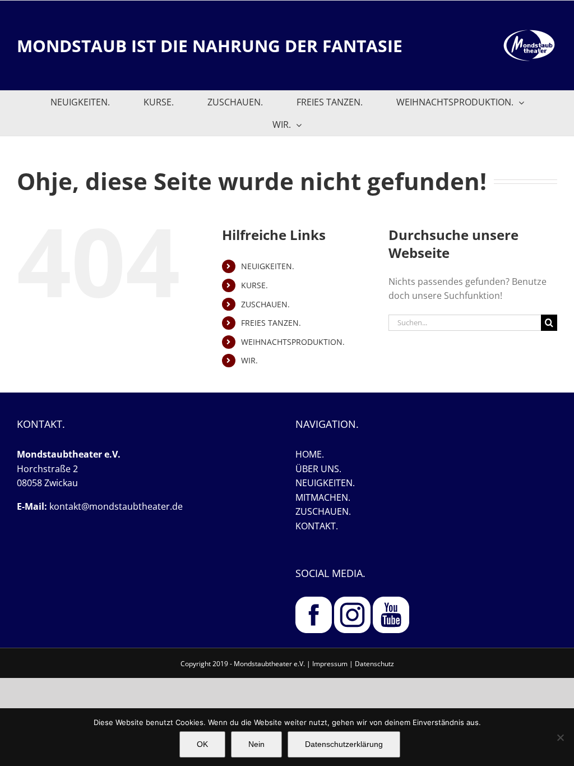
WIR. (249, 360)
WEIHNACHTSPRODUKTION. (293, 341)
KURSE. (254, 285)
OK (202, 744)
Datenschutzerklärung (344, 744)
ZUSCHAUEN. (265, 304)
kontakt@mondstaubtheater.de (116, 506)
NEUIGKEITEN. (267, 266)
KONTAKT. (316, 526)
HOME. (309, 454)
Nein (256, 744)
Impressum (330, 663)
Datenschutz (374, 663)
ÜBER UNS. (318, 469)
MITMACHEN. (322, 497)
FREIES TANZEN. (271, 322)
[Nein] (560, 737)
